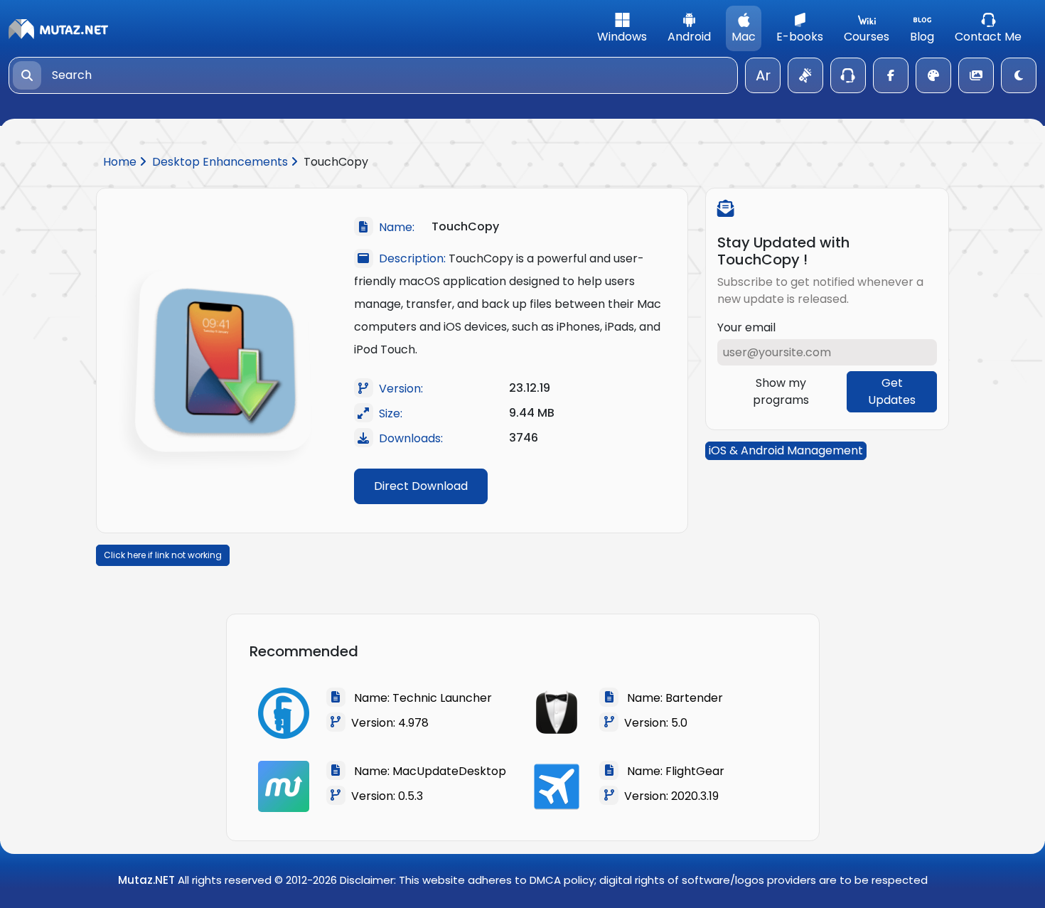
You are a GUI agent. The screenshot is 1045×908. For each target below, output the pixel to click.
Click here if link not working (163, 555)
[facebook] (891, 75)
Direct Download (421, 486)
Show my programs (781, 391)
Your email (746, 327)
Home (121, 162)
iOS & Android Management (786, 450)
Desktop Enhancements (221, 162)
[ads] (805, 75)
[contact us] (848, 75)
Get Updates (892, 391)
